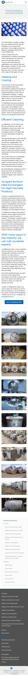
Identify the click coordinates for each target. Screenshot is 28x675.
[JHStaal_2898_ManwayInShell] (14, 403)
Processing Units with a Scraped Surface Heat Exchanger (14, 557)
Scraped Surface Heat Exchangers (14, 553)
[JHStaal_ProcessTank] (14, 335)
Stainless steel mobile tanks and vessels (14, 538)
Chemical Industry (10, 582)
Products (5, 523)
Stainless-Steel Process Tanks (13, 527)
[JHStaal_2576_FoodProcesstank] (14, 437)
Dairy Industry (8, 565)
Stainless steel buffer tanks (12, 549)
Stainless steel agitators (11, 542)
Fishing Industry (9, 578)
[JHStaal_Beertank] (14, 369)
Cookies (3, 662)
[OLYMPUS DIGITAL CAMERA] (14, 352)
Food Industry (9, 568)
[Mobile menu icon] (26, 2)
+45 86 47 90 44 (16, 672)
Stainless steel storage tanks (13, 534)
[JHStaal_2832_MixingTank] (14, 420)
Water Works (8, 575)
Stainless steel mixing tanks (12, 546)
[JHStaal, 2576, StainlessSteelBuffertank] (14, 505)
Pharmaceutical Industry (11, 572)
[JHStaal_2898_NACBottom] (14, 386)
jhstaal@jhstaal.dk (14, 673)
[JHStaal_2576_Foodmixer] (14, 454)
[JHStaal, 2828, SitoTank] (14, 319)
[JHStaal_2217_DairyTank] (14, 488)
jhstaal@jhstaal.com (7, 296)
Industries (6, 561)
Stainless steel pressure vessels (14, 530)
